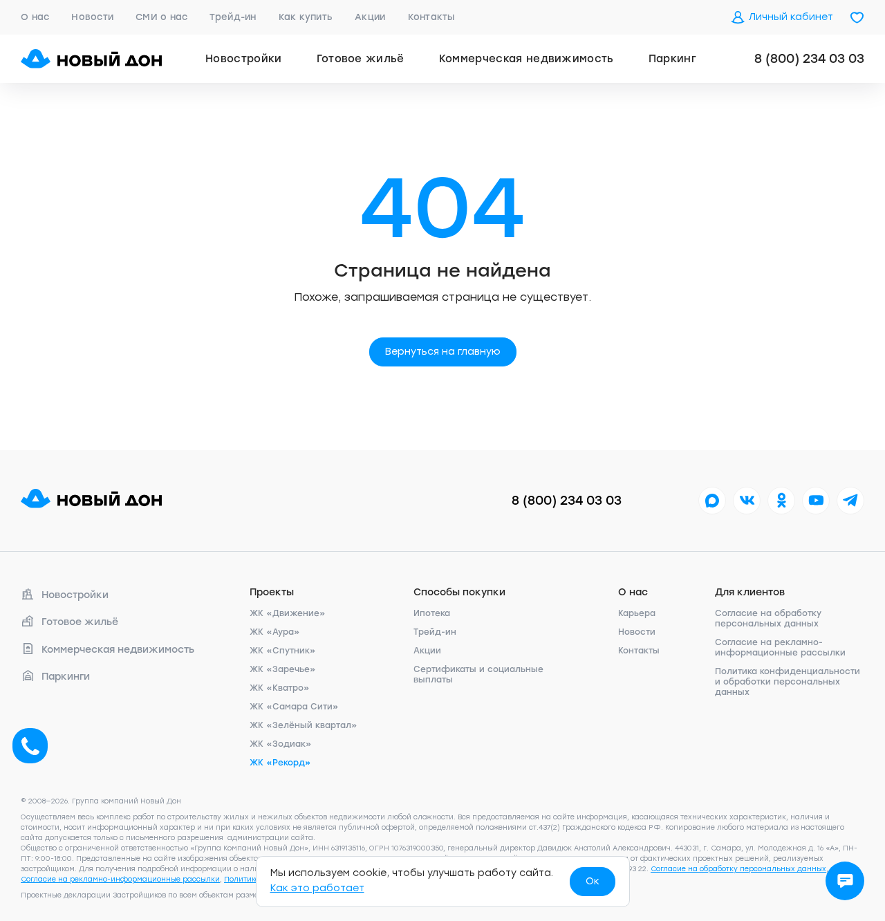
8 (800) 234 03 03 (809, 58)
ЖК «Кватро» (280, 688)
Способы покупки (459, 592)
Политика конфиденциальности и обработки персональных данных (787, 682)
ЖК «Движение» (288, 613)
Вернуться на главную (443, 351)
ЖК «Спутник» (283, 650)
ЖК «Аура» (275, 632)
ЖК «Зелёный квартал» (303, 725)
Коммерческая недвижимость (526, 59)
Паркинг (672, 59)
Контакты (431, 17)
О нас (35, 17)
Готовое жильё (360, 59)
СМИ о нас (161, 17)
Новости (92, 17)
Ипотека (431, 613)
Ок (592, 881)
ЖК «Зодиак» (281, 744)
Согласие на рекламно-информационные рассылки (780, 648)
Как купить (306, 17)
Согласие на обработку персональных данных (768, 618)
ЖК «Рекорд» (280, 763)
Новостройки (243, 59)
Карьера (636, 613)
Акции (370, 17)
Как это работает (317, 888)
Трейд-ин (232, 17)
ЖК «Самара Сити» (294, 706)
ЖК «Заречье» (283, 669)
